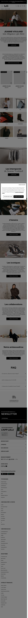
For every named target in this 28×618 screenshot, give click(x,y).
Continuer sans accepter (22, 184)
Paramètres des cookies (8, 196)
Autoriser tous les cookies (18, 196)
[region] (13, 191)
